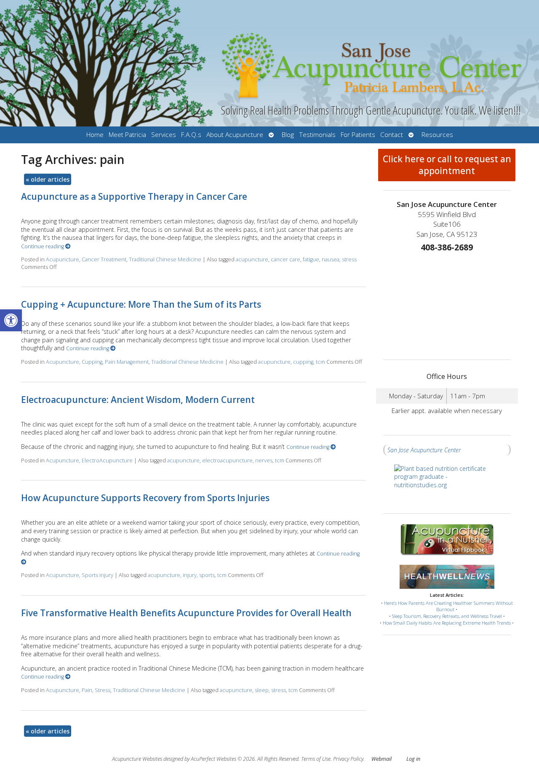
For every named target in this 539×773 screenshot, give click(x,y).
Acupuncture (62, 259)
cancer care (285, 259)
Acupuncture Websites (137, 758)
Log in (413, 758)
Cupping (92, 361)
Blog (288, 134)
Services (163, 134)
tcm (320, 361)
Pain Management (127, 361)
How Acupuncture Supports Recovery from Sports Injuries (145, 498)
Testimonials (317, 134)
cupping (303, 361)
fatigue (311, 259)
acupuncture (252, 259)
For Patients (358, 134)
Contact (391, 134)
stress (349, 259)
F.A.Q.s (191, 134)
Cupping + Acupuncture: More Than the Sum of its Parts (141, 304)
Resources (437, 134)
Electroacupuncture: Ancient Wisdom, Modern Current (138, 399)
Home (95, 134)
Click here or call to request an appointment (447, 165)
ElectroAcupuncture (107, 460)
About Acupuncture (234, 134)
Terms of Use (316, 758)
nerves (263, 460)
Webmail (381, 758)
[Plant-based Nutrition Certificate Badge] (447, 484)
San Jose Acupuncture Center (424, 450)
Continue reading (43, 246)
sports (207, 575)
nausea (330, 259)
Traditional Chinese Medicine (165, 259)
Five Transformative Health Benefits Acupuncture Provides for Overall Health (186, 613)
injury (190, 575)
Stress (102, 690)
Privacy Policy (348, 758)
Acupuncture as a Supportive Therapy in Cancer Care (134, 196)
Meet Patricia (127, 134)
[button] (11, 320)
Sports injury (97, 575)
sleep (262, 690)
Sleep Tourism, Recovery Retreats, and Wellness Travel (447, 616)
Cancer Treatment (104, 259)
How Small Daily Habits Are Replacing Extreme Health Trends (447, 623)
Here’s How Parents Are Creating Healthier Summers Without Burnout (448, 606)
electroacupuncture (227, 460)
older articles (47, 179)
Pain (87, 690)
